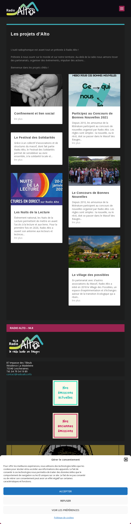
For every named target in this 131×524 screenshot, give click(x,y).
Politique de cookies (64, 517)
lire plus (18, 118)
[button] (126, 459)
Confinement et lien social (34, 113)
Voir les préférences (65, 510)
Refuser (65, 500)
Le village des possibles (90, 275)
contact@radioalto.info (19, 374)
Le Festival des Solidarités (34, 137)
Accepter (65, 491)
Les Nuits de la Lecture (32, 212)
